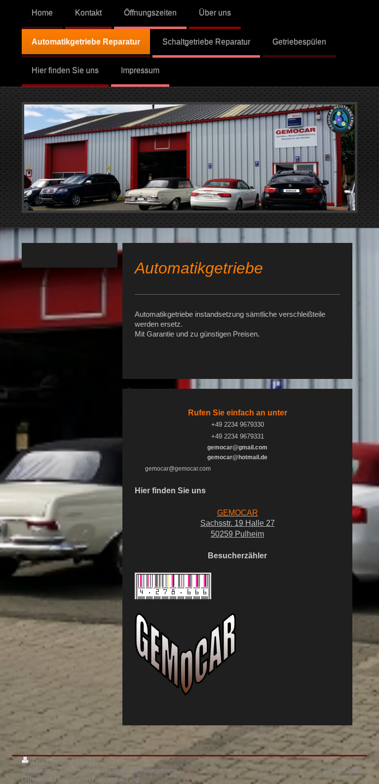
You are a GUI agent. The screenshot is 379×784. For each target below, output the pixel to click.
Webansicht (340, 770)
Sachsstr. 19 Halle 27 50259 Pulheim (237, 523)
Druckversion (51, 761)
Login (349, 760)
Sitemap (87, 761)
